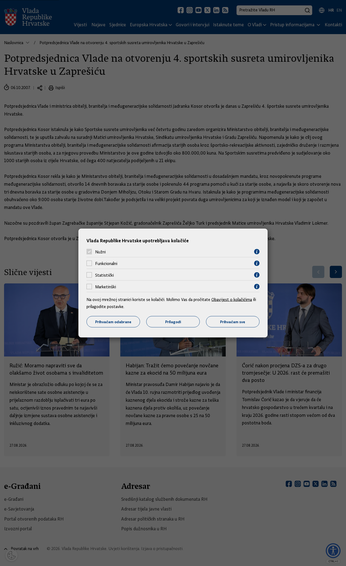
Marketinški (105, 286)
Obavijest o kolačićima (231, 299)
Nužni (100, 251)
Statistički (104, 275)
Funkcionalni (106, 263)
